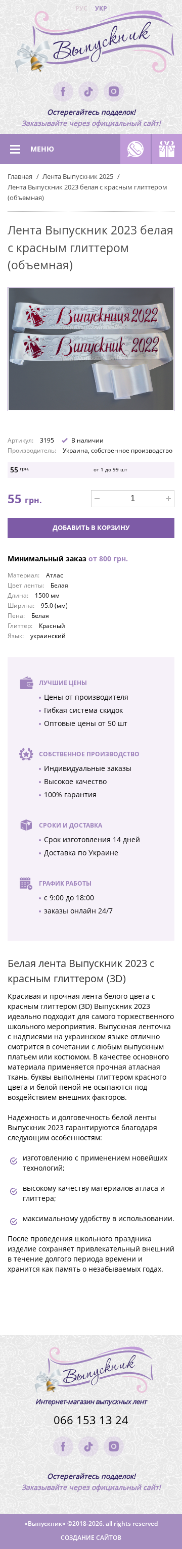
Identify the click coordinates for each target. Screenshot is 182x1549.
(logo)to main (91, 45)
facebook (63, 91)
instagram (114, 91)
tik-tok (88, 91)
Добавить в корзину (91, 527)
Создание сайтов (91, 1537)
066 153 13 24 (91, 1420)
